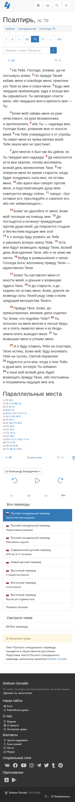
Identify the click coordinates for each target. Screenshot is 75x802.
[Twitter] (46, 765)
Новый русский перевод (25, 562)
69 (27, 39)
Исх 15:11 (11, 439)
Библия (10, 28)
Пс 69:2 (10, 426)
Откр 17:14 (23, 439)
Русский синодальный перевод (28, 527)
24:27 (18, 416)
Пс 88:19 (11, 448)
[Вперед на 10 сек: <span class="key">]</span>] (60, 480)
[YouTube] (23, 765)
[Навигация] (66, 5)
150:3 (19, 448)
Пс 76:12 (11, 432)
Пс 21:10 (22, 413)
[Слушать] (47, 5)
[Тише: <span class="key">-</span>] (11, 495)
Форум (11, 751)
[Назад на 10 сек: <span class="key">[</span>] (14, 480)
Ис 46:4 (9, 422)
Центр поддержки (17, 740)
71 (42, 39)
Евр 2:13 (10, 409)
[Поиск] (57, 5)
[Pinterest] (60, 765)
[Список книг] (38, 5)
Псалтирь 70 (47, 28)
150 (59, 39)
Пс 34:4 (10, 429)
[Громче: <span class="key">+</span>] (29, 495)
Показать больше (17, 607)
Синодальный (27, 28)
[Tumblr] (53, 765)
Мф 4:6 (17, 403)
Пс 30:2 (9, 400)
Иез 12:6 (10, 416)
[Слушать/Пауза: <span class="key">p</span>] (37, 480)
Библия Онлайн (57, 659)
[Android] (14, 779)
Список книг (34, 457)
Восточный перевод (21, 572)
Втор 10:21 (11, 413)
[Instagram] (31, 765)
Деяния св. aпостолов (17, 693)
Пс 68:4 (18, 422)
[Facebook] (15, 765)
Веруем (11, 721)
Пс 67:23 (11, 442)
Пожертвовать (61, 796)
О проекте (13, 725)
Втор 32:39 (12, 445)
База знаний (14, 744)
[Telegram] (39, 765)
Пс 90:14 (10, 406)
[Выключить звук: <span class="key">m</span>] (46, 495)
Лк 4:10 (9, 403)
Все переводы (18, 626)
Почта (10, 748)
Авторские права (17, 729)
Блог (10, 706)
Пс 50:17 (10, 419)
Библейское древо (17, 710)
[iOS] (6, 779)
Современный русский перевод (28, 552)
